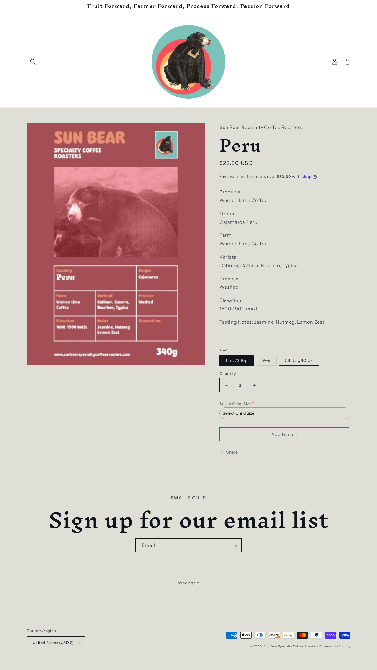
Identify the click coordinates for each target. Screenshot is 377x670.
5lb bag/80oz (299, 360)
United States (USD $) (53, 642)
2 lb (270, 362)
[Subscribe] (234, 545)
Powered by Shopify (334, 646)
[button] (33, 61)
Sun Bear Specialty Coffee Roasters (291, 646)
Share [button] (232, 452)
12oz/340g (237, 360)
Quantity (227, 373)
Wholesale (188, 582)
